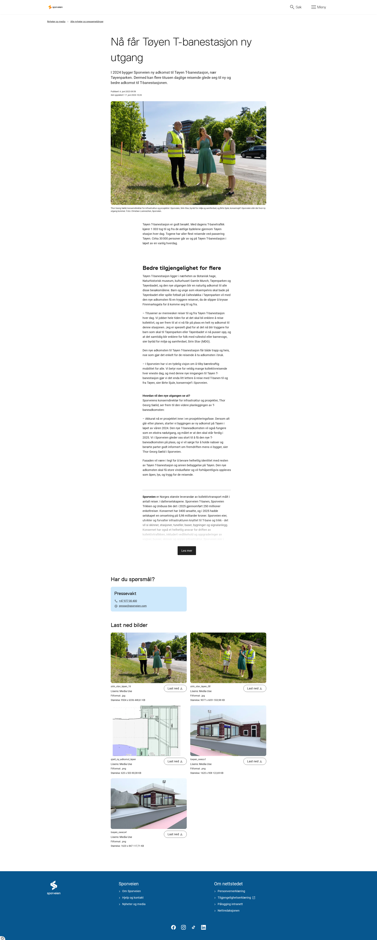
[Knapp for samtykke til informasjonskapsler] (2, 938)
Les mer (186, 550)
